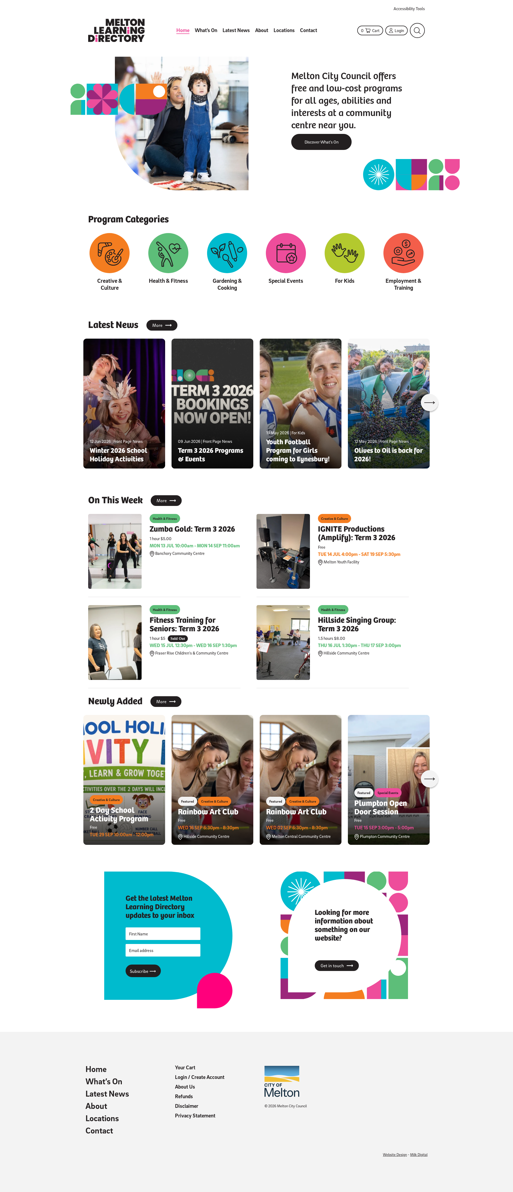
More (162, 325)
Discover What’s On (322, 142)
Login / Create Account (199, 1077)
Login (399, 30)
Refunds (184, 1096)
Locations (284, 30)
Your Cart (185, 1067)
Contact (308, 30)
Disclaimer (186, 1106)
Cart (370, 30)
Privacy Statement (195, 1115)
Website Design (395, 1154)
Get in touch (337, 965)
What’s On (206, 30)
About (261, 30)
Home (182, 30)
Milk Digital (419, 1154)
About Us (185, 1086)
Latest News (236, 30)
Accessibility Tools (409, 8)
